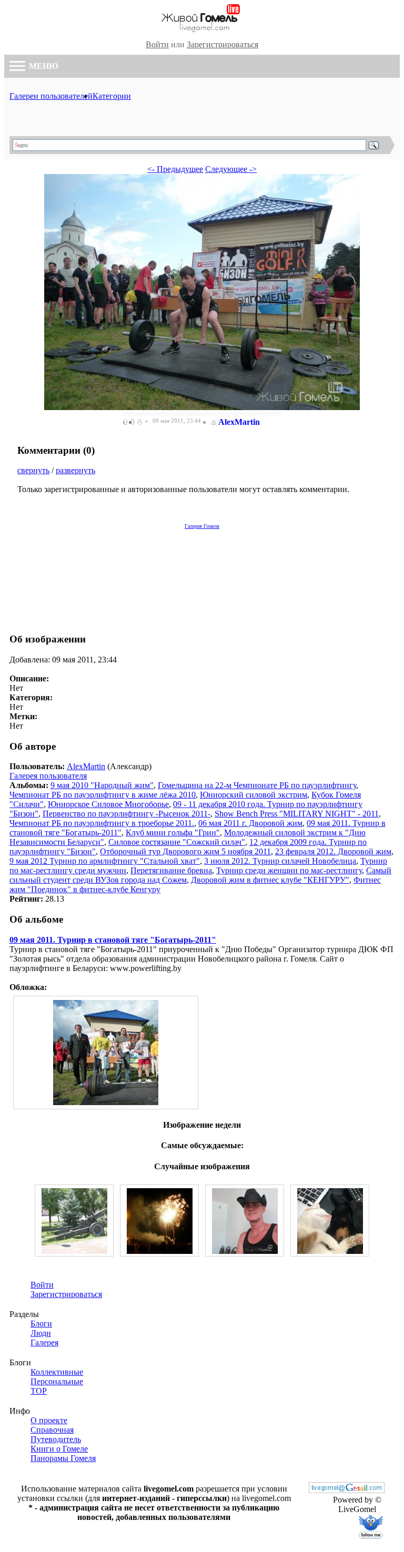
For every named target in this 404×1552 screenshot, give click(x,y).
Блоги (41, 1323)
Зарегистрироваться (222, 44)
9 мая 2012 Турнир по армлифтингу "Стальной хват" (104, 860)
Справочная (52, 1429)
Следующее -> (231, 169)
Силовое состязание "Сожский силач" (176, 842)
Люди (41, 1333)
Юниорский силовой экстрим (253, 794)
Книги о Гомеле (59, 1448)
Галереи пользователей (51, 95)
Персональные (57, 1381)
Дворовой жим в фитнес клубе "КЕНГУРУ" (270, 879)
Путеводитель (56, 1439)
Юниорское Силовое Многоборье (108, 804)
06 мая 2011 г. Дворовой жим (250, 823)
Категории (112, 95)
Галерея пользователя (48, 775)
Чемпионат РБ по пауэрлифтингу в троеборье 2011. (101, 823)
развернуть (75, 470)
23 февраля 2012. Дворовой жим (333, 851)
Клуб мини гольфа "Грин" (173, 832)
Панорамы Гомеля (63, 1458)
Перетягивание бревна (171, 870)
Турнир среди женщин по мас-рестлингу (289, 870)
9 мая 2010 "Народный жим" (102, 785)
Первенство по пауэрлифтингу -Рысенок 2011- (126, 813)
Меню (42, 66)
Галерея (44, 1342)
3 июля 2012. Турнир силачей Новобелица (280, 860)
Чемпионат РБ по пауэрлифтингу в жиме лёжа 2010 (102, 794)
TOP (39, 1390)
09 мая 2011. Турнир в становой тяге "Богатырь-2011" (112, 939)
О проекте (49, 1420)
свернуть (33, 470)
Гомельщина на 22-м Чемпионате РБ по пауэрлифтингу (257, 785)
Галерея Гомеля (202, 526)
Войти (157, 44)
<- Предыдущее (175, 169)
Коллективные (57, 1371)
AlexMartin (239, 421)
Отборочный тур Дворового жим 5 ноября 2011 (185, 851)
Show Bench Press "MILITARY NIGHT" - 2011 (297, 813)
